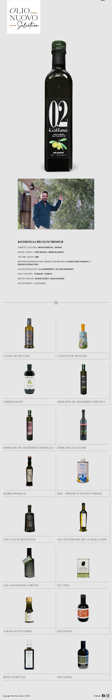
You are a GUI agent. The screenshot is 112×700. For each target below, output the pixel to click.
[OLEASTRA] (83, 608)
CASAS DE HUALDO (16, 356)
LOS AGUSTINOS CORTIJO (21, 585)
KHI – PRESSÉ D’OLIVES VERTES (79, 493)
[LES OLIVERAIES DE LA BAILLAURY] (83, 517)
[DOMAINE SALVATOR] (83, 425)
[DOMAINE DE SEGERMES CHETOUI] (83, 379)
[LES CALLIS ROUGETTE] (29, 517)
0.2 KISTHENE (39, 283)
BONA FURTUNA (14, 677)
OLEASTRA (64, 631)
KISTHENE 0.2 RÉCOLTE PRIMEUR (40, 242)
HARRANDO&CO (14, 493)
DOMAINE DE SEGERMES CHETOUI (81, 401)
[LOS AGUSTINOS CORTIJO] (29, 562)
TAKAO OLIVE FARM (17, 631)
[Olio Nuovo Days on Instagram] (107, 695)
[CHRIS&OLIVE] (29, 379)
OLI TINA (63, 585)
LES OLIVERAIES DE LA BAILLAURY (82, 539)
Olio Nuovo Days (17, 696)
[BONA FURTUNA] (29, 654)
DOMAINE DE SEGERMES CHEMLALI (28, 447)
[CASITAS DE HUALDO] (83, 333)
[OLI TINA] (83, 562)
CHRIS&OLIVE (13, 401)
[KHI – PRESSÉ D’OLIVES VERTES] (83, 471)
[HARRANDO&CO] (29, 471)
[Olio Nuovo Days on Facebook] (103, 695)
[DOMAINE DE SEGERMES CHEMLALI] (29, 425)
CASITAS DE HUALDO (72, 356)
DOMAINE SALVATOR (71, 447)
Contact (97, 696)
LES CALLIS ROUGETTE (19, 539)
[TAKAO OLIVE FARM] (29, 608)
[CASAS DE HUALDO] (29, 333)
